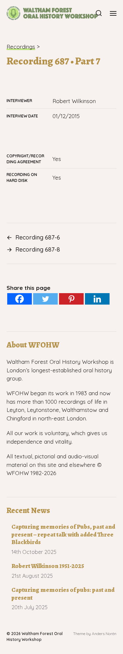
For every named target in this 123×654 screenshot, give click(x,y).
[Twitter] (45, 299)
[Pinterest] (71, 299)
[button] (99, 13)
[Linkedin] (97, 299)
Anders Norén (104, 633)
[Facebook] (19, 299)
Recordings (21, 46)
